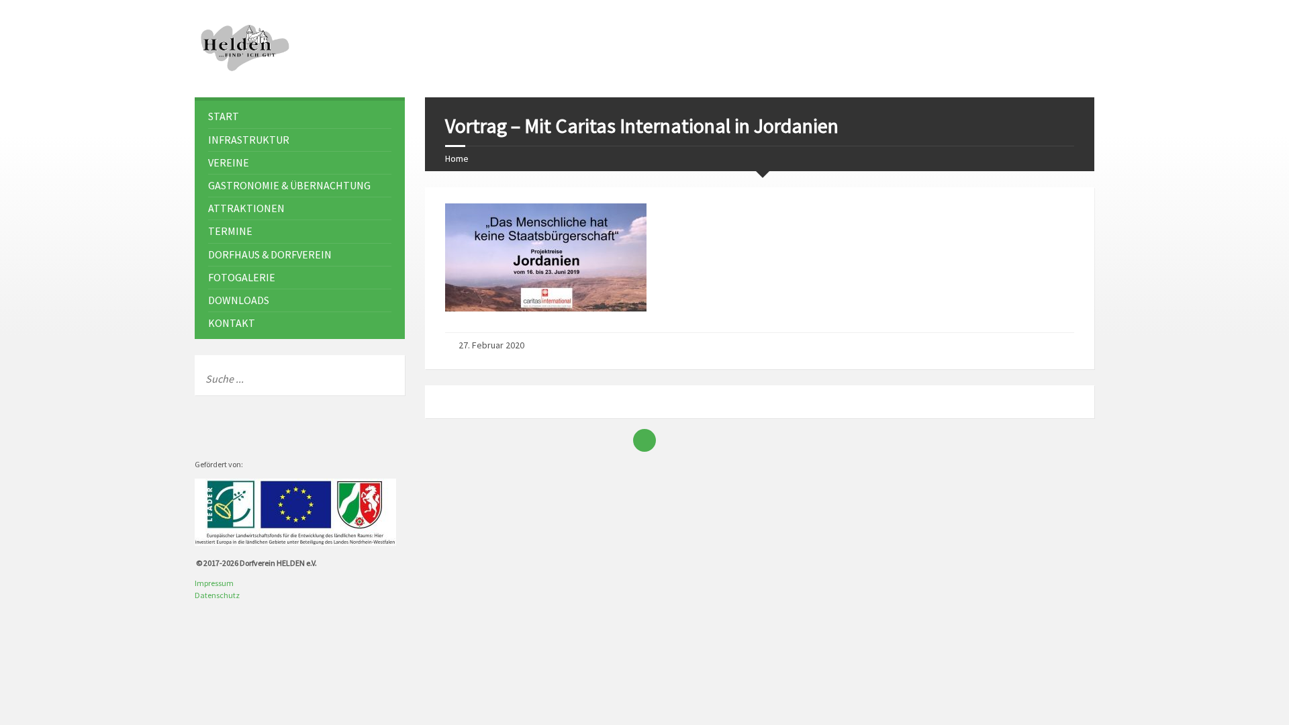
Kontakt (231, 323)
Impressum (214, 583)
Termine (230, 231)
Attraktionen (246, 208)
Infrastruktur (248, 139)
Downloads (238, 300)
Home (457, 158)
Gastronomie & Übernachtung (289, 185)
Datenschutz (217, 595)
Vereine (228, 162)
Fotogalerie (241, 277)
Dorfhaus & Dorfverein (270, 254)
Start (223, 116)
